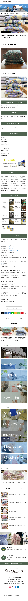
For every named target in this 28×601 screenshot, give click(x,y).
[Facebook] (15, 587)
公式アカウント (12, 248)
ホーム (2, 591)
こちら (2, 263)
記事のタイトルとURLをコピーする (14, 308)
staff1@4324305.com (14, 250)
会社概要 (16, 591)
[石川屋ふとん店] (6, 2)
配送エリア (22, 591)
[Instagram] (10, 587)
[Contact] (18, 587)
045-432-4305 (11, 246)
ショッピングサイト (9, 591)
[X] (12, 587)
